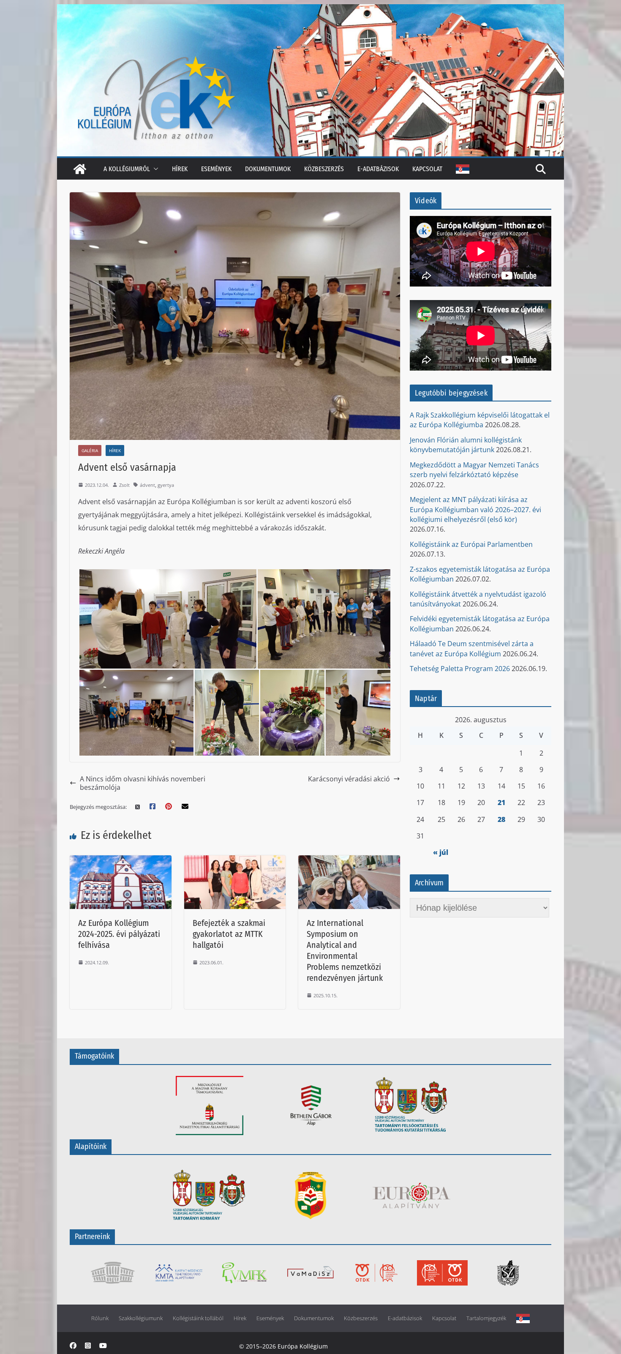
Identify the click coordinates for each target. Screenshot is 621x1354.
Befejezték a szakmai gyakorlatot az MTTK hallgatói (229, 934)
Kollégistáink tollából (198, 1318)
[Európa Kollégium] (80, 169)
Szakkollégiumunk (141, 1318)
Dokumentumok (268, 169)
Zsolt (124, 485)
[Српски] (462, 169)
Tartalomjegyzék (486, 1318)
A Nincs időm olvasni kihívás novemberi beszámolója (142, 783)
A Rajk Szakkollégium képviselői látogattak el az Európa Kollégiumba (480, 419)
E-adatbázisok (378, 169)
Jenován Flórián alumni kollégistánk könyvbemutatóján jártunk (466, 444)
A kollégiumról (127, 169)
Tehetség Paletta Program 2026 (460, 668)
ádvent (147, 485)
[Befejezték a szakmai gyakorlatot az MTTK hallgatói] (235, 860)
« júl (440, 852)
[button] (154, 168)
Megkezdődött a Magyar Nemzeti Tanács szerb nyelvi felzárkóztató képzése (474, 469)
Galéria (90, 450)
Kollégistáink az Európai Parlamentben (471, 544)
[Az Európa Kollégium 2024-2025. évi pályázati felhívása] (121, 860)
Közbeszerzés (324, 169)
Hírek (180, 169)
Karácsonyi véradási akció (349, 779)
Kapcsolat (427, 169)
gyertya (166, 485)
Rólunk (100, 1318)
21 (501, 802)
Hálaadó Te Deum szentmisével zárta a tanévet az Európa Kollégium (472, 648)
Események (216, 169)
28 (501, 819)
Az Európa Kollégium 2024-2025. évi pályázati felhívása (119, 934)
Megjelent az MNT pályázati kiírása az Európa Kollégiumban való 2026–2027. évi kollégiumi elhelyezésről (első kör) (475, 509)
